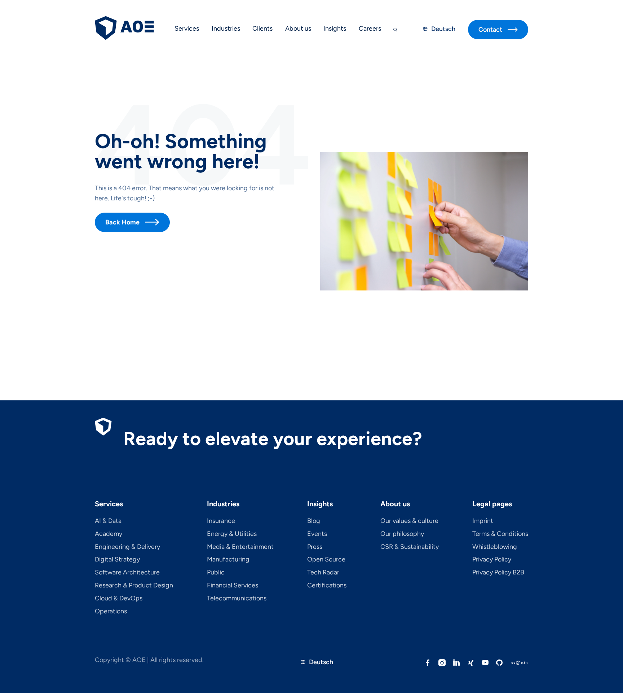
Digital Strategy (117, 559)
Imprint (482, 521)
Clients (262, 28)
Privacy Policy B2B (498, 572)
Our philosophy (402, 534)
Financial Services (232, 585)
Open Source (326, 559)
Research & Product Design (134, 585)
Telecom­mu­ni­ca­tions (236, 598)
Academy (108, 534)
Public (216, 572)
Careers (370, 28)
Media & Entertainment (240, 547)
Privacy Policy (491, 559)
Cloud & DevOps (118, 598)
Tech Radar (323, 572)
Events (317, 534)
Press (314, 547)
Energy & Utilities (232, 534)
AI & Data (108, 521)
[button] (187, 30)
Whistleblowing (494, 547)
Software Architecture (127, 572)
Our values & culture (409, 521)
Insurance (221, 521)
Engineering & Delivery (127, 547)
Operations (111, 611)
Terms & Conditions (500, 534)
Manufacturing (228, 559)
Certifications (326, 585)
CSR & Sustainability (409, 547)
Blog (313, 521)
